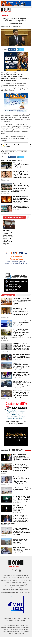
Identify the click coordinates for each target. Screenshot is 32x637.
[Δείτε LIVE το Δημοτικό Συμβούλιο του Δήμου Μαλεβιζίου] (6, 541)
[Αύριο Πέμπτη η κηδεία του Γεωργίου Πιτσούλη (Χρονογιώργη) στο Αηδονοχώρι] (6, 508)
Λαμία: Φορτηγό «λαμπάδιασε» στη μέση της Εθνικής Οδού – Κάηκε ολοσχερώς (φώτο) (21, 365)
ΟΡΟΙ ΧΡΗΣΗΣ (18, 618)
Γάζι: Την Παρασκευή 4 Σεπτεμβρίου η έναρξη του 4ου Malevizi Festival (21, 374)
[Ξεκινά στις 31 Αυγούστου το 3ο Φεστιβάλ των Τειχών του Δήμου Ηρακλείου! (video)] (6, 301)
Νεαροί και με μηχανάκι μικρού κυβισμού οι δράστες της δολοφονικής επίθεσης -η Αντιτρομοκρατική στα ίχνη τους (15, 175)
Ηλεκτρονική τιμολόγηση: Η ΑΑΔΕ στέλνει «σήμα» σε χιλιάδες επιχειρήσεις (22, 322)
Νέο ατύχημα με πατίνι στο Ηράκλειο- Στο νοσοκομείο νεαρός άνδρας (21, 164)
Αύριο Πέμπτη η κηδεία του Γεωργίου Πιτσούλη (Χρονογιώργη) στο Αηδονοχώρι (21, 508)
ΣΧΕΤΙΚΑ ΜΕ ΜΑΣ (8, 618)
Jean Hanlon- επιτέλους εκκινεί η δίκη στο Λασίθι (21, 206)
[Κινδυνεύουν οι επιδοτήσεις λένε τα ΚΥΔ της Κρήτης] (6, 490)
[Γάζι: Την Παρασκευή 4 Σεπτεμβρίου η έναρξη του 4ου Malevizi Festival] (6, 375)
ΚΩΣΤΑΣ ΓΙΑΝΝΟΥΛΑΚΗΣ (10, 151)
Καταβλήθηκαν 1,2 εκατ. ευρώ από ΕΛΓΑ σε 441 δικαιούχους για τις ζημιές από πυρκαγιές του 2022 (21, 199)
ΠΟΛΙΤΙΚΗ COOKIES (20, 620)
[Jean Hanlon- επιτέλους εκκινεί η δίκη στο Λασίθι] (6, 208)
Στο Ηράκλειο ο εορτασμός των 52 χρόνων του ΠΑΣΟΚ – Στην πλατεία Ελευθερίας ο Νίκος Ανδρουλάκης (21, 499)
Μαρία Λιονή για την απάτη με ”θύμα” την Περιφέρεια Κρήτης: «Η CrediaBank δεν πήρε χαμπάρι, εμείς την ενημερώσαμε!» (22, 394)
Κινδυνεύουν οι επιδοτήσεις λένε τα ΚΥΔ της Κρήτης (22, 488)
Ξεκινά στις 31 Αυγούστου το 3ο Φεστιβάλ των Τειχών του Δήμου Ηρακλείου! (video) (22, 301)
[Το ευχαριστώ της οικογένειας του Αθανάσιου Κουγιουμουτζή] (6, 550)
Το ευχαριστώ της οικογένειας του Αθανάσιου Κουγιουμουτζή (22, 549)
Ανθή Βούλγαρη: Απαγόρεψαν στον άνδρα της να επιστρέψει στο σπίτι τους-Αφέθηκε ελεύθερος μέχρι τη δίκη (21, 480)
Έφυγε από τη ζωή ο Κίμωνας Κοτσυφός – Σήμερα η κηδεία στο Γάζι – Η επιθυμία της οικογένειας (22, 457)
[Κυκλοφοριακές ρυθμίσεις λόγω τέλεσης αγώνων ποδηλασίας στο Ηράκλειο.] (6, 357)
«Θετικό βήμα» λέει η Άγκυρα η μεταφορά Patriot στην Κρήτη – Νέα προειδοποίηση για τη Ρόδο (22, 383)
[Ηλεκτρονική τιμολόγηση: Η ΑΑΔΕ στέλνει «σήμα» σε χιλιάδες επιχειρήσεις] (6, 323)
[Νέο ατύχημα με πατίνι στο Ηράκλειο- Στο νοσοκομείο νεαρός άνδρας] (6, 165)
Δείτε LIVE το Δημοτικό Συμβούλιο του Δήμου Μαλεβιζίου (20, 540)
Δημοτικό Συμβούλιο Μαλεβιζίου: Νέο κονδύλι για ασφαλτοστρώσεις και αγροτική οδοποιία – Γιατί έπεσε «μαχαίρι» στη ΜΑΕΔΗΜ (15, 468)
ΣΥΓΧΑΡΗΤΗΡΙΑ (5, 153)
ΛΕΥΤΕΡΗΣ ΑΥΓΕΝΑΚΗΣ (22, 151)
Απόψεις (4, 15)
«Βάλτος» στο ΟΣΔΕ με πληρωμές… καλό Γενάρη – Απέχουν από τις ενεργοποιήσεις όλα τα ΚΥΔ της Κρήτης (22, 531)
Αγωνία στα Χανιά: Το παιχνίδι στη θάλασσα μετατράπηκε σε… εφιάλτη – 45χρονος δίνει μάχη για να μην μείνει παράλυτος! (21, 346)
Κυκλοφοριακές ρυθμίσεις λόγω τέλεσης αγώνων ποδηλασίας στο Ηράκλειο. (21, 356)
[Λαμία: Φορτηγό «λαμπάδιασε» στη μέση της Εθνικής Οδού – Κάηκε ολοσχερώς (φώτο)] (6, 365)
